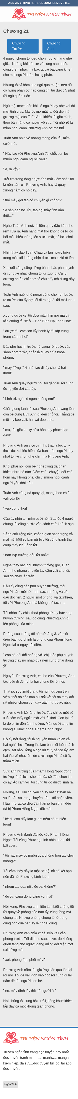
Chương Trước (18, 46)
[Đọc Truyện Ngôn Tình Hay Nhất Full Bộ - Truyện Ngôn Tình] (42, 14)
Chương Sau (53, 46)
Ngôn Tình (10, 1084)
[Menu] (5, 14)
